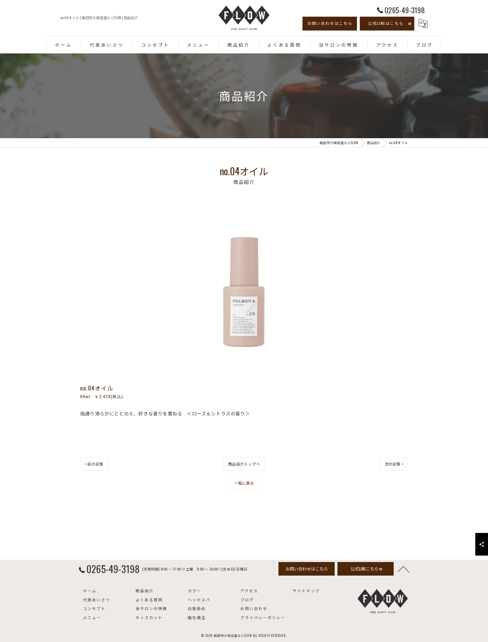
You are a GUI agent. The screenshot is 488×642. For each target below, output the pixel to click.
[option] (244, 289)
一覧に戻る (244, 483)
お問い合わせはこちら (329, 23)
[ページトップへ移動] (403, 568)
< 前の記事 (94, 464)
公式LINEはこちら (386, 23)
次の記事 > (394, 464)
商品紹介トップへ (244, 464)
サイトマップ (306, 590)
